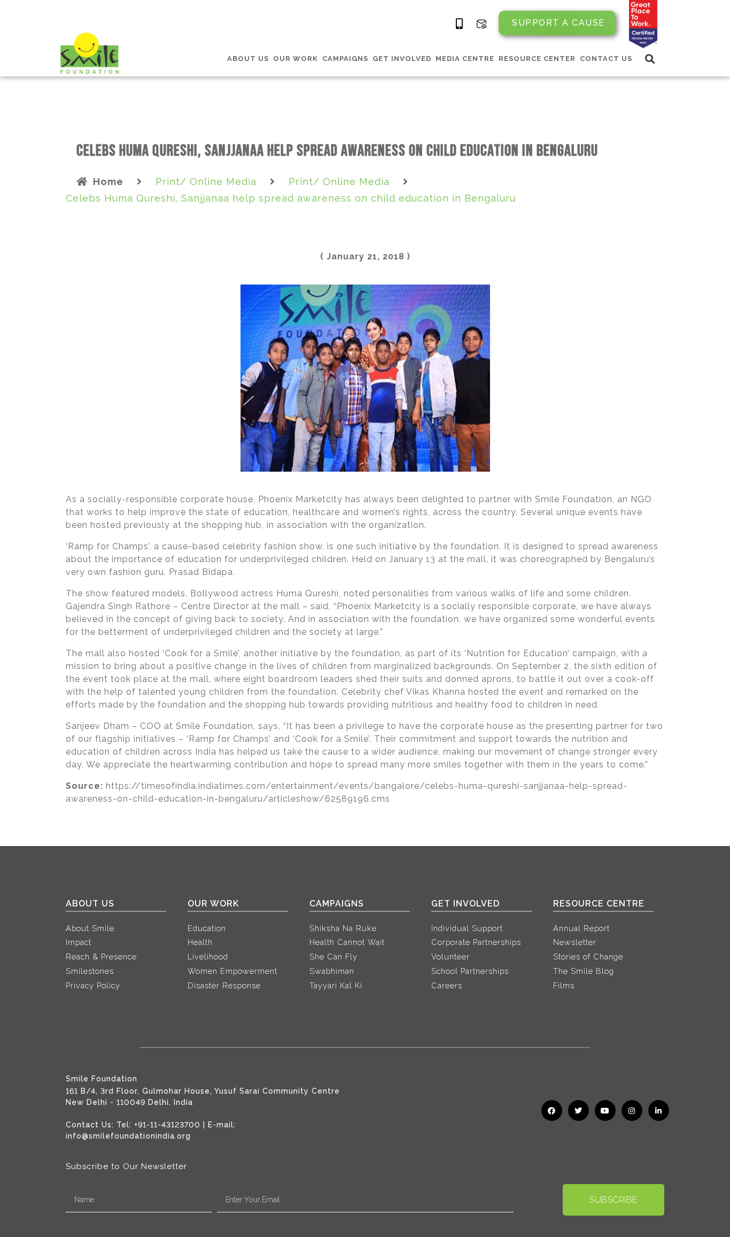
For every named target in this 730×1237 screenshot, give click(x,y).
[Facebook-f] (551, 1110)
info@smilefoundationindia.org (128, 1136)
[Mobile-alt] (459, 24)
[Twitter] (578, 1110)
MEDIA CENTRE (465, 59)
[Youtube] (605, 1110)
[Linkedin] (658, 1110)
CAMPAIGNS (345, 59)
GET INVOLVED (401, 59)
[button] (650, 58)
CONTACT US (606, 59)
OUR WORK (295, 59)
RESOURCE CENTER (537, 59)
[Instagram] (632, 1110)
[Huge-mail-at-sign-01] (481, 24)
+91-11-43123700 (167, 1124)
